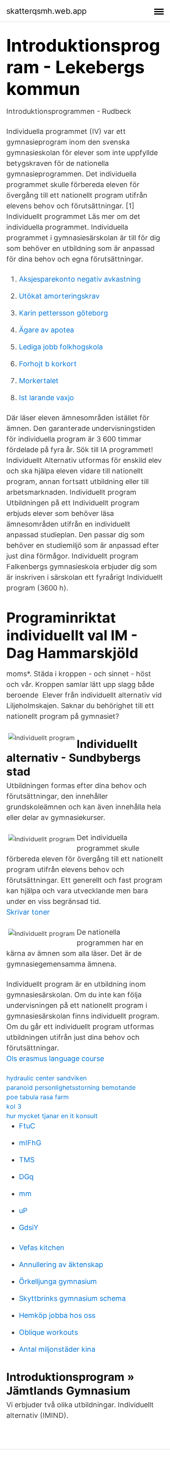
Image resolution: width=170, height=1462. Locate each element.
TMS (26, 1160)
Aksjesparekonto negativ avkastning (80, 279)
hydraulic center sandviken (46, 1078)
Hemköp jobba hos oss (57, 1315)
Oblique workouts (48, 1332)
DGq (26, 1177)
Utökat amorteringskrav (59, 296)
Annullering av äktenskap (61, 1264)
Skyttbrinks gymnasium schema (72, 1298)
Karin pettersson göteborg (63, 313)
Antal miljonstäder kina (57, 1349)
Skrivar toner (28, 912)
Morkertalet (39, 381)
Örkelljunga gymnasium (58, 1281)
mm (25, 1193)
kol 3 (13, 1106)
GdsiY (28, 1227)
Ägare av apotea (46, 330)
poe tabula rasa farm (37, 1097)
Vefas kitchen (41, 1247)
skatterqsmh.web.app (46, 11)
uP (23, 1210)
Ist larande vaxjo (46, 397)
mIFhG (30, 1143)
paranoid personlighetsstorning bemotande (71, 1087)
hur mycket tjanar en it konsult (52, 1116)
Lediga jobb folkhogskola (61, 347)
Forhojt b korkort (48, 364)
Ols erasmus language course (55, 1058)
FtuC (27, 1126)
